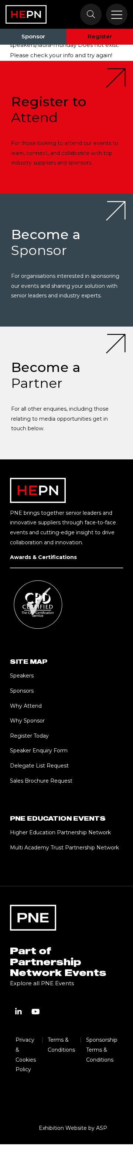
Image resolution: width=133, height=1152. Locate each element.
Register (100, 36)
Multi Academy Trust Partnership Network (64, 847)
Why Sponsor (27, 720)
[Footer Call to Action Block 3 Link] (66, 393)
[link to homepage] (26, 14)
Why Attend (26, 706)
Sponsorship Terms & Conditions (101, 1050)
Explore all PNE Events (42, 983)
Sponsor (33, 36)
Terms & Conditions (61, 1045)
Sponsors (22, 690)
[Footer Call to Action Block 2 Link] (66, 260)
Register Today (29, 735)
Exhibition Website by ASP (73, 1128)
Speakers (22, 675)
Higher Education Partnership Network (60, 832)
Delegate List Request (39, 765)
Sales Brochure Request (41, 780)
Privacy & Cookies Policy (26, 1055)
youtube (35, 1011)
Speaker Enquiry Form (39, 750)
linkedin (18, 1011)
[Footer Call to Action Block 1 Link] (66, 127)
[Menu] (116, 14)
